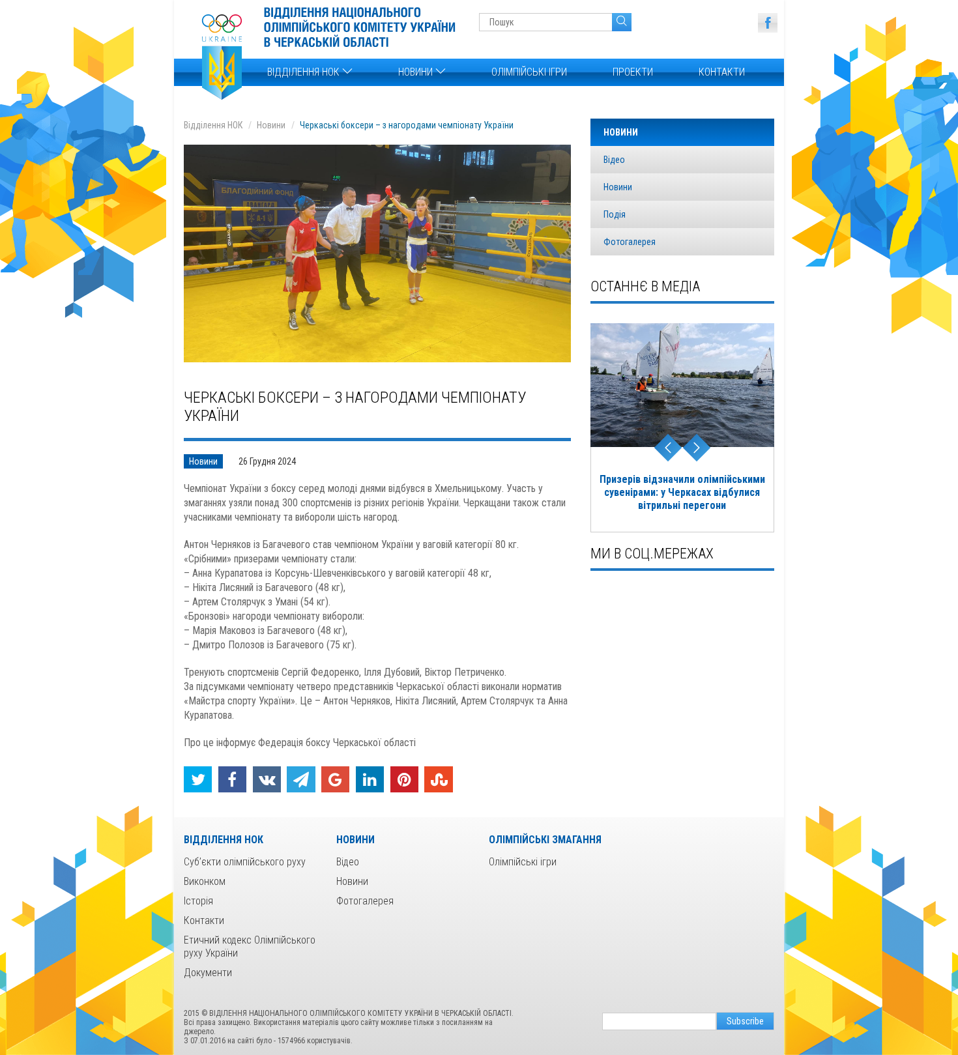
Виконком (204, 881)
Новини (416, 72)
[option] (682, 427)
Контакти (722, 72)
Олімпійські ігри (529, 72)
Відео (614, 159)
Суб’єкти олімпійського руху (245, 862)
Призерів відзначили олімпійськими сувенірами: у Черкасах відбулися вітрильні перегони (682, 492)
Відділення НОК (304, 72)
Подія (614, 214)
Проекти (633, 72)
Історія (198, 901)
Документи (208, 972)
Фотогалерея (629, 242)
